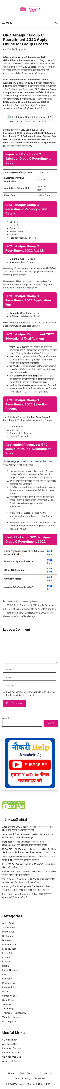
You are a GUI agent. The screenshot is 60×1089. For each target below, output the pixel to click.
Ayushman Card (10, 1044)
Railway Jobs (9, 987)
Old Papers (8, 978)
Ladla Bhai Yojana (11, 1052)
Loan (4, 974)
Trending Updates (11, 1017)
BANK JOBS (8, 931)
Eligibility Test (9, 948)
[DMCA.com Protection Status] (13, 808)
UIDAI (21, 1073)
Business (6, 940)
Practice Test (9, 983)
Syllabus (6, 1004)
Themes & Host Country (14, 1013)
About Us (32, 1073)
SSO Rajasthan (9, 1039)
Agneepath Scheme (12, 1061)
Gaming (6, 961)
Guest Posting (22, 1078)
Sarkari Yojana (9, 995)
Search (5, 718)
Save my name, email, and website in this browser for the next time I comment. (31, 693)
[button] (56, 23)
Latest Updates (29, 601)
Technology (8, 1008)
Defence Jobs (13, 601)
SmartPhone (8, 1000)
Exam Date (7, 953)
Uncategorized (9, 1021)
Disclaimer (39, 1078)
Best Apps (7, 936)
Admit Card (8, 923)
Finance (6, 957)
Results (6, 991)
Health (5, 966)
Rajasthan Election (11, 1048)
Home (11, 1073)
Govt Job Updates (11, 1056)
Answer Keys (8, 927)
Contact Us (46, 1073)
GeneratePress (46, 1084)
